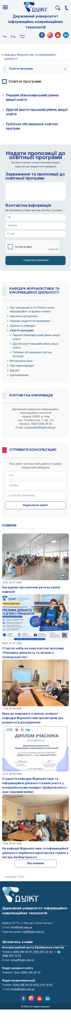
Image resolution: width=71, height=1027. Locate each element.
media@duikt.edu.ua (22, 989)
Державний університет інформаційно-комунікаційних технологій (35, 22)
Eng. (13, 37)
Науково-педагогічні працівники (30, 321)
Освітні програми (22, 331)
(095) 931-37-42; (43, 952)
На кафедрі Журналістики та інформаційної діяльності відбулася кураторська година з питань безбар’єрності (35, 853)
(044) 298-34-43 (22, 985)
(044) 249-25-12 (30, 973)
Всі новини (35, 863)
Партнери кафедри (22, 366)
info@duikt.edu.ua (21, 927)
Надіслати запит (35, 505)
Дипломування (19, 375)
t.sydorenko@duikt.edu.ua (39, 428)
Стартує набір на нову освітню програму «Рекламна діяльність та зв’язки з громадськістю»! (33, 653)
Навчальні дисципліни (23, 316)
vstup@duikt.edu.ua (22, 960)
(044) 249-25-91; (23, 952)
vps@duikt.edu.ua (33, 932)
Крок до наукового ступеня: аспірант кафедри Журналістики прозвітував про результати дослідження (32, 718)
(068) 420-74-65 (11, 956)
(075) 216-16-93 (42, 985)
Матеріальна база (21, 361)
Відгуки (14, 370)
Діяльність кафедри (22, 326)
